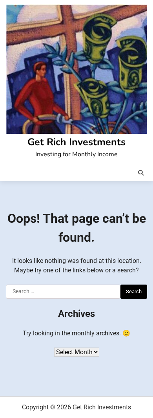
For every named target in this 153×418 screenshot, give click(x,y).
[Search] (141, 173)
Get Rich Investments (76, 142)
